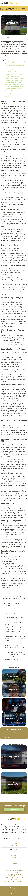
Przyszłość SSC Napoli (11, 90)
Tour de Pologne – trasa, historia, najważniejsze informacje (14, 675)
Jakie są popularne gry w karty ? (14, 881)
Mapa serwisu (13, 891)
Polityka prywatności (14, 888)
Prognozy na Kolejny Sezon (12, 93)
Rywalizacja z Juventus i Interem (14, 88)
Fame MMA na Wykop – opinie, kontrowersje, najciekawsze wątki (14, 704)
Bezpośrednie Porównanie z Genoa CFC (15, 86)
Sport (9, 8)
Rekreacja (14, 855)
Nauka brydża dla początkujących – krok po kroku (14, 871)
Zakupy (14, 861)
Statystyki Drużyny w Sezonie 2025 (14, 65)
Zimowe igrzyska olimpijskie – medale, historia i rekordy (14, 690)
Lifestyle (14, 853)
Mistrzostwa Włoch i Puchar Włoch (14, 74)
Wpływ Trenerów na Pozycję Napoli (15, 78)
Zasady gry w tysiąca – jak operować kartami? (14, 878)
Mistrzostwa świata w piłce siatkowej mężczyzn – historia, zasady (14, 719)
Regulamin (14, 893)
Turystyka (14, 859)
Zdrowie (14, 863)
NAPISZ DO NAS (14, 809)
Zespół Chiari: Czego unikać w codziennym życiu (14, 875)
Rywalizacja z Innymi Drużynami (13, 84)
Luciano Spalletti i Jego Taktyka (14, 80)
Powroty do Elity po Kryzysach (13, 76)
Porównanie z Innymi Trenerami (14, 82)
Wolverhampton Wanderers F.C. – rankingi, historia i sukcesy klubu (14, 784)
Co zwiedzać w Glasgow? (14, 757)
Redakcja (14, 843)
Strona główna (3, 8)
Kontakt (14, 846)
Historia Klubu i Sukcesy (11, 72)
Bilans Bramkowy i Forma (12, 67)
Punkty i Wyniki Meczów (12, 69)
